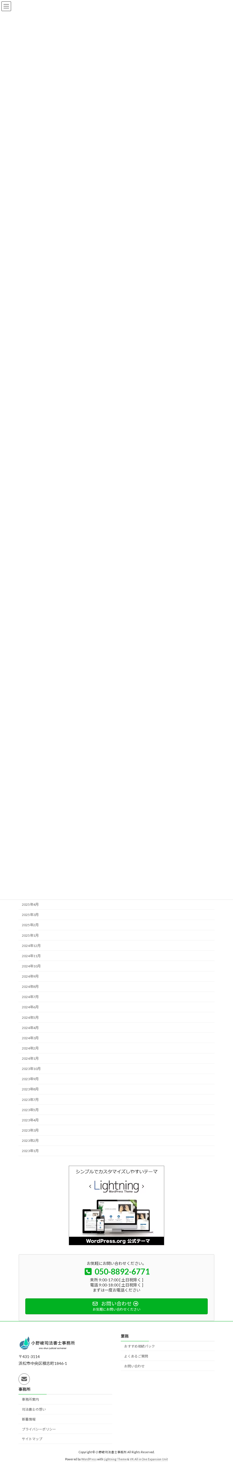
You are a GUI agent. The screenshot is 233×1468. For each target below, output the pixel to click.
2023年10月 (31, 1069)
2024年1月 (30, 1058)
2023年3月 (30, 1130)
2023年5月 (30, 1109)
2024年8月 (30, 986)
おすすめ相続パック (139, 1346)
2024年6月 (30, 1007)
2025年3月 (30, 915)
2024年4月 (30, 1027)
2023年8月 (30, 1089)
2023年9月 (30, 1079)
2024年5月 (30, 1017)
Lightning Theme (115, 1459)
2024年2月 (30, 1048)
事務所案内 (30, 1399)
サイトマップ (32, 1439)
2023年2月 (30, 1140)
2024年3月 (30, 1038)
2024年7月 (30, 997)
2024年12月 (31, 945)
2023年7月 (30, 1099)
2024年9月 (30, 976)
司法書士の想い (34, 1409)
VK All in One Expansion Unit (149, 1459)
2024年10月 (31, 966)
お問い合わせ (134, 1366)
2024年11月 (31, 955)
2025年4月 (30, 904)
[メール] (24, 1379)
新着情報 (29, 1419)
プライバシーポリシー (39, 1429)
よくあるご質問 (136, 1356)
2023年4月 (30, 1120)
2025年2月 (30, 925)
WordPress (89, 1459)
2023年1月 (30, 1151)
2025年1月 (30, 935)
